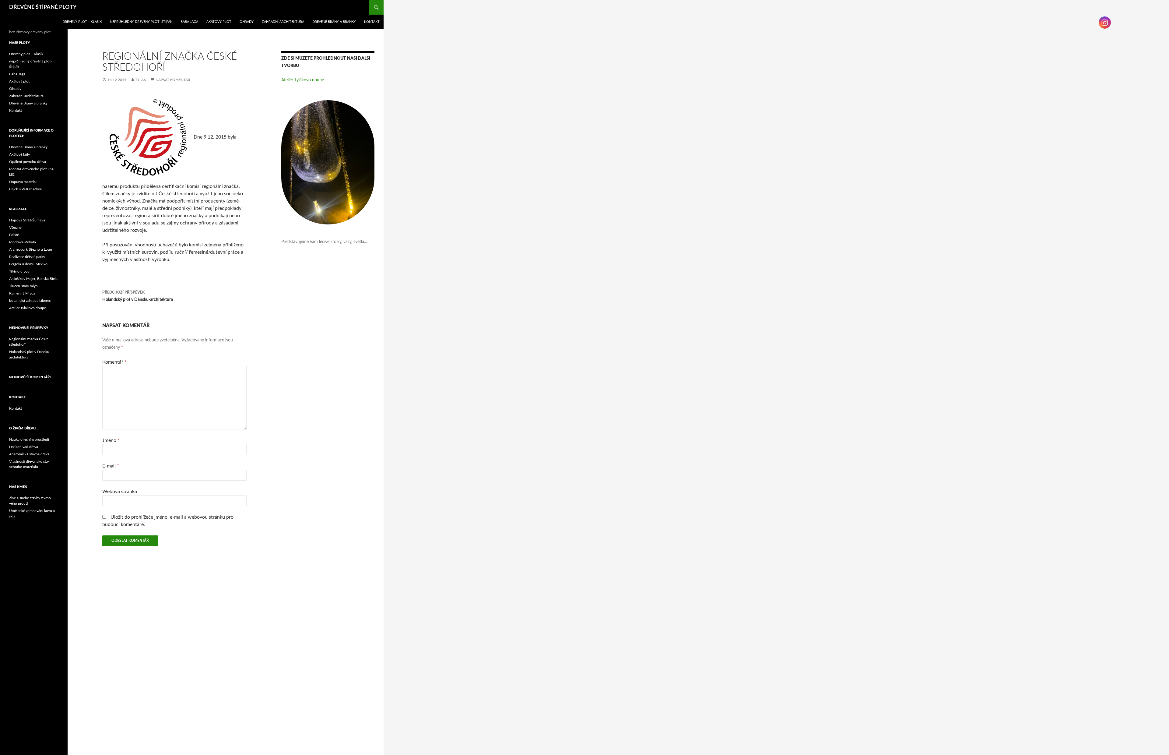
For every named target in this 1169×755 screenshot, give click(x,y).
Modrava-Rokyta (22, 242)
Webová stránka (119, 491)
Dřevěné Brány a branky (334, 21)
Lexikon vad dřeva (23, 447)
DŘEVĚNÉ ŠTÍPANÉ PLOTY (43, 7)
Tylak (140, 80)
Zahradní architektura (283, 21)
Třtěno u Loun (20, 271)
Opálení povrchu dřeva (27, 162)
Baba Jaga (189, 21)
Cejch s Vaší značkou (25, 189)
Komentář (114, 362)
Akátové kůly (19, 154)
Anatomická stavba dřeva (29, 454)
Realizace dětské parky (27, 257)
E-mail (110, 466)
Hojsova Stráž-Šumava (27, 220)
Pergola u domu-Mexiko (28, 264)
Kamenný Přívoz (22, 293)
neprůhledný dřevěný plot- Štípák (141, 21)
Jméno (111, 440)
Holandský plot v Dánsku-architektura (137, 296)
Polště (14, 235)
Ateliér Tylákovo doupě (302, 80)
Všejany (15, 227)
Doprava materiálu (24, 182)
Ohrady (247, 21)
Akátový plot (218, 21)
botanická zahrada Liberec (30, 300)
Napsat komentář (173, 80)
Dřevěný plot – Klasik (82, 21)
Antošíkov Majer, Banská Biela (33, 278)
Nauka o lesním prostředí (29, 439)
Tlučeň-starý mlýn (23, 286)
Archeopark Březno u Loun (30, 249)
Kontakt (372, 21)
